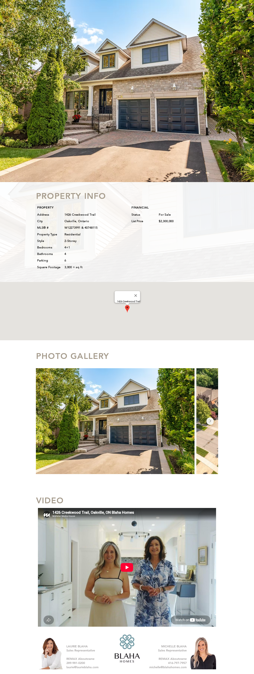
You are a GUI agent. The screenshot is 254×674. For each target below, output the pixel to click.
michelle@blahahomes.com (168, 667)
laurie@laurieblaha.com (82, 667)
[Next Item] (210, 421)
